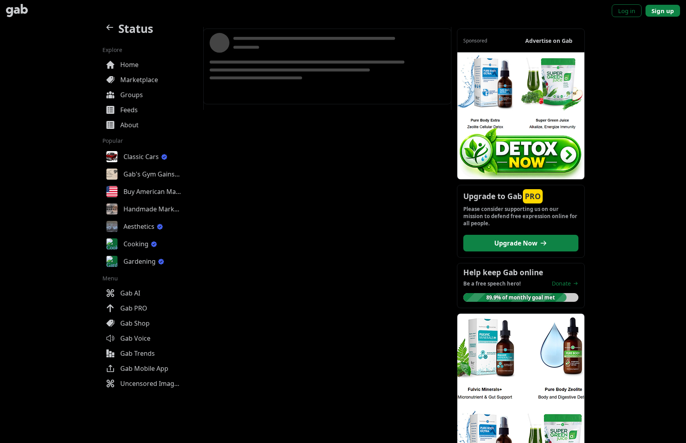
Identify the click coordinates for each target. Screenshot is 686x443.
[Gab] (17, 10)
